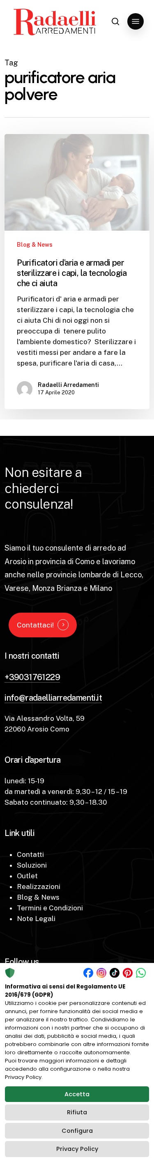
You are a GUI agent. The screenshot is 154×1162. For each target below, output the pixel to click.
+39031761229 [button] (32, 677)
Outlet (27, 876)
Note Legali (36, 918)
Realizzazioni (38, 886)
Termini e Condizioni (50, 908)
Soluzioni (32, 865)
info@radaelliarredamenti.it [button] (53, 698)
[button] (135, 21)
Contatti (30, 854)
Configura (77, 1131)
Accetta (77, 1094)
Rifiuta (77, 1112)
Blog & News (35, 244)
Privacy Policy (77, 1149)
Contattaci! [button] (35, 625)
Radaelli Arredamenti (68, 385)
